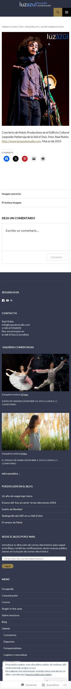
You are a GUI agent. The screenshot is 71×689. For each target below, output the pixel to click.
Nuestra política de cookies (38, 674)
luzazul (50, 401)
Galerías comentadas (18, 347)
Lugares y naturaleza (15, 654)
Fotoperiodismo (12, 648)
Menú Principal (66, 12)
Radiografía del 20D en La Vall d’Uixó (22, 515)
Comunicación (10, 595)
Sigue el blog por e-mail (18, 536)
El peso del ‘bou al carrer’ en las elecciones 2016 (29, 502)
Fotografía (7, 588)
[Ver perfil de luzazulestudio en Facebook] (3, 300)
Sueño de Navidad (12, 401)
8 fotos (24, 453)
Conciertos (10, 635)
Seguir (8, 566)
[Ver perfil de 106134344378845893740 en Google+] (11, 300)
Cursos (6, 602)
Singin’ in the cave (12, 608)
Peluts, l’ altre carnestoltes (47, 26)
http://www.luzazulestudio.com (21, 141)
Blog (4, 621)
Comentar (56, 257)
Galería (6, 628)
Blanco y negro (12, 661)
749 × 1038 (24, 26)
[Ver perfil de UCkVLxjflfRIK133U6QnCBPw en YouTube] (7, 300)
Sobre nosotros (10, 615)
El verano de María (13, 460)
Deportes (9, 641)
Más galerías (11, 473)
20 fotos (24, 394)
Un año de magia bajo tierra (17, 496)
